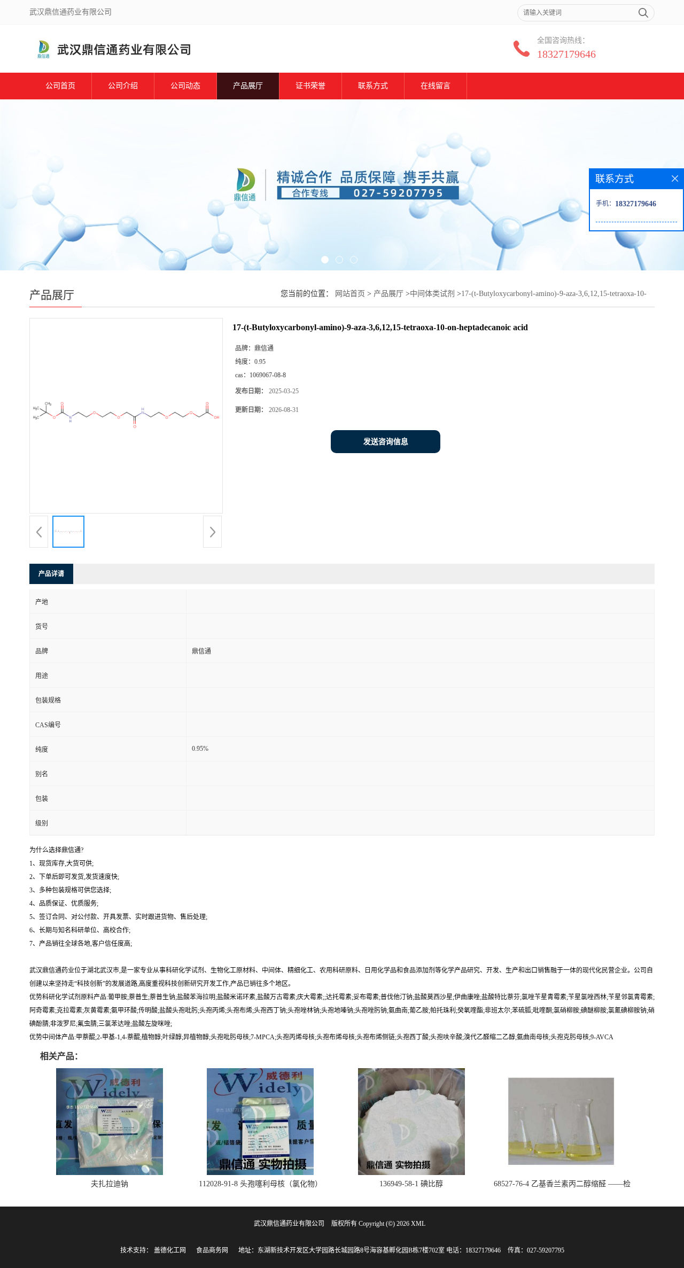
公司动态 (185, 86)
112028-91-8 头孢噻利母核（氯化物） (260, 1184)
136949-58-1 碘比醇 (411, 1184)
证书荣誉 (310, 86)
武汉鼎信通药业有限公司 (289, 1223)
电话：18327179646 (473, 1250)
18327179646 (566, 54)
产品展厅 (248, 86)
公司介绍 (123, 86)
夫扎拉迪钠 (109, 1184)
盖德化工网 (170, 1250)
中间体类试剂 (432, 294)
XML (418, 1223)
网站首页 (350, 294)
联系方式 (373, 86)
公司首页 (60, 86)
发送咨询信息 (385, 442)
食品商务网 (212, 1250)
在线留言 (435, 86)
